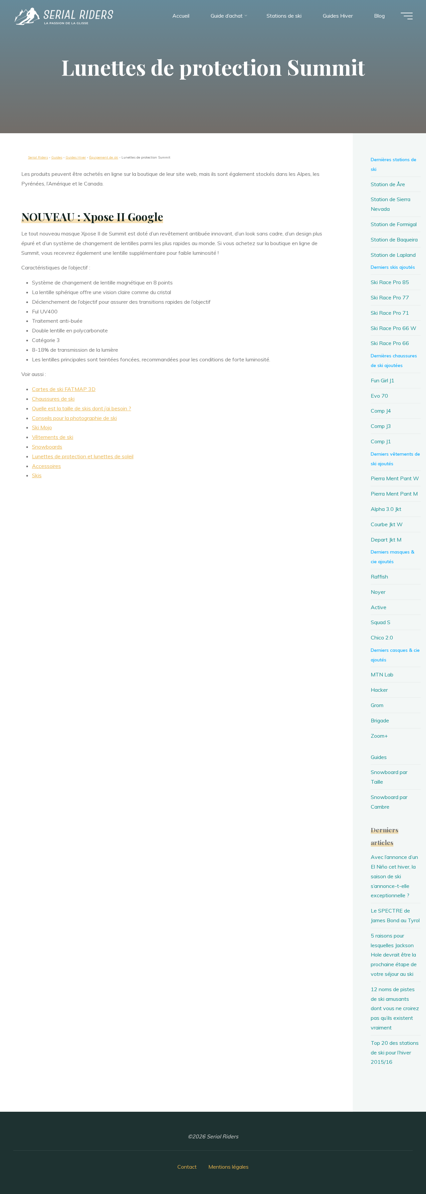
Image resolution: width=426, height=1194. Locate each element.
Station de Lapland (393, 254)
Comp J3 (381, 426)
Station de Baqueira (394, 239)
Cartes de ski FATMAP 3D (64, 389)
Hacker (379, 689)
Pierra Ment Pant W (395, 478)
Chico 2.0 (382, 637)
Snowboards (47, 446)
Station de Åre (388, 184)
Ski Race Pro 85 (390, 282)
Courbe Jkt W (387, 524)
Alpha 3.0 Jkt (386, 509)
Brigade (380, 720)
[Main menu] (407, 16)
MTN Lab (382, 674)
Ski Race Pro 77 (390, 297)
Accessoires (46, 466)
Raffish (379, 576)
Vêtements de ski (52, 437)
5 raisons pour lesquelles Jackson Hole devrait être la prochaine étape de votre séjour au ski (394, 954)
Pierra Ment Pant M (394, 493)
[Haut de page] (400, 1168)
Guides (379, 757)
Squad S (380, 622)
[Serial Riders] (63, 15)
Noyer (378, 592)
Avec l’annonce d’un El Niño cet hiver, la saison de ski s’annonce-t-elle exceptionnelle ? (394, 876)
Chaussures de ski (53, 398)
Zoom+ (379, 735)
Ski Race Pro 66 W (393, 328)
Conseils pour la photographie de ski (74, 418)
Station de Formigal (394, 224)
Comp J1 (381, 441)
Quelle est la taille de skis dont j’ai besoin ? (81, 408)
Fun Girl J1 (382, 380)
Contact (187, 1166)
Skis (37, 475)
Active (378, 607)
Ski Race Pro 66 (390, 343)
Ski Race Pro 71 (390, 312)
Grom (377, 705)
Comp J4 (381, 410)
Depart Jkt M (386, 539)
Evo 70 (379, 395)
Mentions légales (228, 1166)
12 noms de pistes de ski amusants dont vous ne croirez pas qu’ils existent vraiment (395, 1008)
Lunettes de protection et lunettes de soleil (82, 456)
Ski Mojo (42, 427)
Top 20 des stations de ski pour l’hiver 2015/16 (395, 1052)
